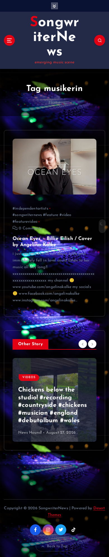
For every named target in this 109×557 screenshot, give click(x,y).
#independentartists (30, 209)
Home (54, 102)
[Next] (92, 344)
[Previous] (83, 344)
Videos (28, 385)
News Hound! (30, 433)
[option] (54, 400)
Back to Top (57, 546)
